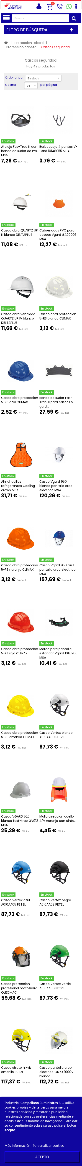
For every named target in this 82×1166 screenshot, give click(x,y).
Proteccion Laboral (29, 43)
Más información (17, 1145)
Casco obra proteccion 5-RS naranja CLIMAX (19, 567)
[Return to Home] (6, 43)
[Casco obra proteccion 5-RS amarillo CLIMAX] (20, 706)
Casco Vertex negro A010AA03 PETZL (55, 902)
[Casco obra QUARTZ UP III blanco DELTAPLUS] (20, 203)
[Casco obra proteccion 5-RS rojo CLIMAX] (20, 622)
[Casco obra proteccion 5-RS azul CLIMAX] (20, 371)
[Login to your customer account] (38, 6)
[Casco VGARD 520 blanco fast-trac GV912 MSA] (20, 790)
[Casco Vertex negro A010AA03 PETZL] (59, 873)
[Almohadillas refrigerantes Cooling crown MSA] (20, 455)
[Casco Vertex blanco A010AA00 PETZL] (59, 706)
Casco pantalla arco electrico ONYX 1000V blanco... (56, 1071)
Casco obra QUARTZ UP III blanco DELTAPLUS (19, 232)
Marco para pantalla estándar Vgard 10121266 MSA (58, 653)
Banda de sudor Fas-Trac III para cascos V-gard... (57, 402)
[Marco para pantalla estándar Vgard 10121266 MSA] (59, 622)
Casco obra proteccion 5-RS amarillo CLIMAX (19, 734)
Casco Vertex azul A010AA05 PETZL (15, 902)
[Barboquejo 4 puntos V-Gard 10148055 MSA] (59, 120)
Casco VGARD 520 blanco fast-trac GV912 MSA (19, 820)
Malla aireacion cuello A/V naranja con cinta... (57, 818)
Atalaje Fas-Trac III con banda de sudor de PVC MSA (19, 150)
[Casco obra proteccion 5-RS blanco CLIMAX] (59, 287)
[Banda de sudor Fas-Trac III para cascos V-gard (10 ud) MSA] (59, 371)
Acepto (42, 1156)
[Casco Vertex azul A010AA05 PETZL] (20, 873)
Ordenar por (14, 77)
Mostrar (10, 85)
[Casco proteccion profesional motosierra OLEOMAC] (20, 957)
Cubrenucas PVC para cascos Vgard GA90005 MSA (58, 234)
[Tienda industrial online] (14, 6)
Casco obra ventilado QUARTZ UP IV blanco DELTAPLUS (18, 318)
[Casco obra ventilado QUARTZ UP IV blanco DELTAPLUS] (20, 287)
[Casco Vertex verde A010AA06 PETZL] (59, 957)
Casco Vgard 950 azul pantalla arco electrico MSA (57, 569)
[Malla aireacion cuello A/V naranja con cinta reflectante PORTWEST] (59, 790)
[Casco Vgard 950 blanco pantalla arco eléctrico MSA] (59, 455)
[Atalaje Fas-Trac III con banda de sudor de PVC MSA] (20, 120)
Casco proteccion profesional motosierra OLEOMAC (19, 988)
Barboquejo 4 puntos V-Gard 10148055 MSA (58, 148)
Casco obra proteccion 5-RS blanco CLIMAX (57, 316)
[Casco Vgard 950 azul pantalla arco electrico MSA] (59, 538)
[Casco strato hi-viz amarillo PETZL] (20, 1041)
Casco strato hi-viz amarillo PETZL (16, 1069)
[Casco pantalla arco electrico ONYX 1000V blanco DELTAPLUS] (59, 1041)
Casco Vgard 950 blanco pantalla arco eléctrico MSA (55, 485)
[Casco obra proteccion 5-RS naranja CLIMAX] (20, 538)
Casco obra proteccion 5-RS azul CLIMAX (19, 400)
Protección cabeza (21, 47)
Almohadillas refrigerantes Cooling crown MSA (18, 485)
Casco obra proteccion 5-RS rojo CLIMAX (19, 651)
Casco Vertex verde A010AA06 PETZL (55, 986)
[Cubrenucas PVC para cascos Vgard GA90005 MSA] (59, 203)
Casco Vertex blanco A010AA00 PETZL (56, 734)
